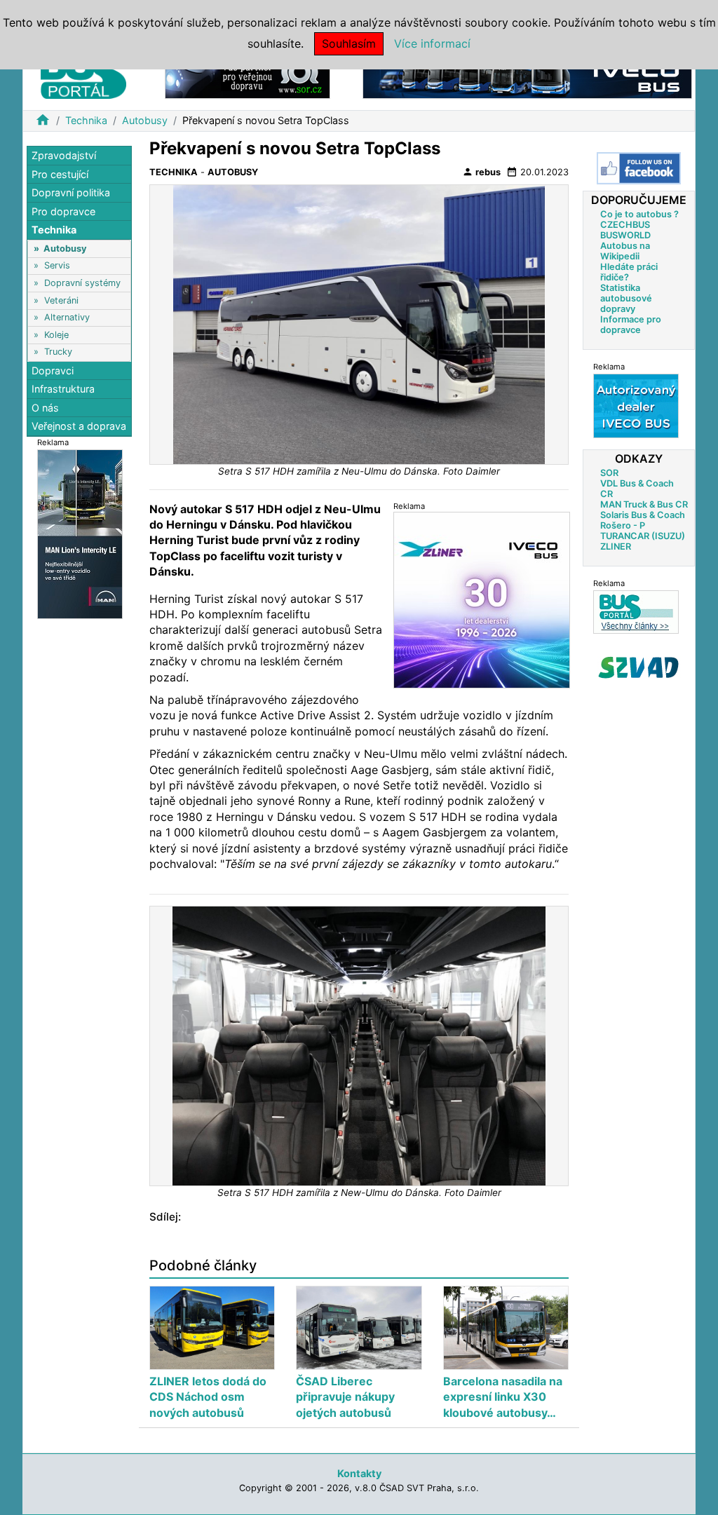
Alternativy (67, 317)
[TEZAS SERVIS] (636, 405)
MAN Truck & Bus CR (644, 504)
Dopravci (53, 370)
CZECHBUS (625, 224)
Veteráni (61, 300)
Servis (57, 265)
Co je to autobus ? (639, 214)
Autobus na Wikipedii (625, 250)
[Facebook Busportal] (639, 168)
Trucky (58, 351)
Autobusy (145, 120)
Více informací (432, 43)
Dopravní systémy (82, 283)
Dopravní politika (71, 192)
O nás (45, 408)
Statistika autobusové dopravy (626, 298)
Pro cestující (60, 174)
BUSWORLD (625, 235)
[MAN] (80, 533)
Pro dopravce (63, 211)
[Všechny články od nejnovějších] (636, 611)
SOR (609, 473)
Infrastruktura (63, 389)
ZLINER (615, 546)
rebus (481, 171)
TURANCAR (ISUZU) (642, 536)
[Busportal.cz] (83, 73)
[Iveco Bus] (527, 76)
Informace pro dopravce (630, 324)
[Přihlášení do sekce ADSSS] (639, 667)
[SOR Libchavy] (247, 76)
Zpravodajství (64, 155)
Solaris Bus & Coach (642, 515)
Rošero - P (622, 525)
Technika (86, 120)
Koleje (56, 335)
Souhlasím (349, 43)
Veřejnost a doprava (79, 426)
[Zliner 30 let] (481, 600)
